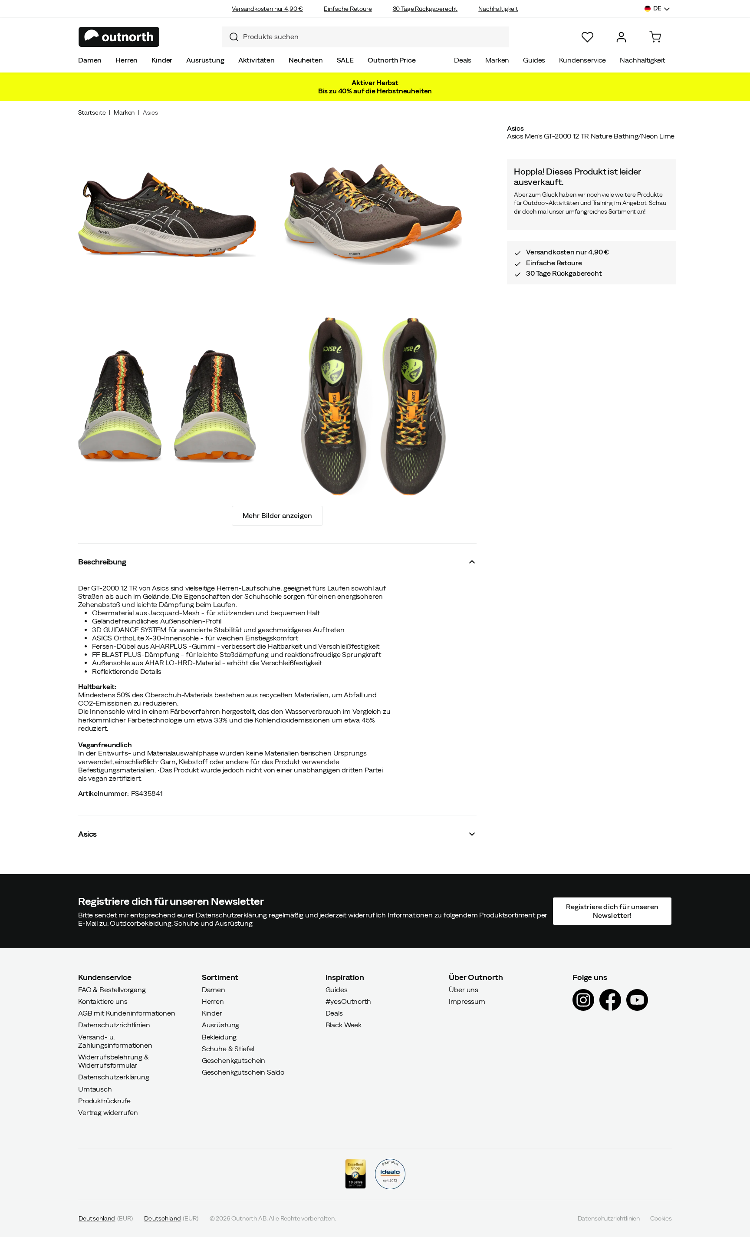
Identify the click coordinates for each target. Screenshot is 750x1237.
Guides (534, 60)
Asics (150, 112)
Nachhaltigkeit (498, 8)
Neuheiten (306, 60)
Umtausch (95, 1088)
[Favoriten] (587, 37)
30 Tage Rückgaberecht (425, 8)
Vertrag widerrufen (108, 1112)
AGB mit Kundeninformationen (126, 1013)
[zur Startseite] (119, 37)
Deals (462, 60)
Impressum (467, 1001)
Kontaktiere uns (103, 1001)
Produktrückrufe (104, 1100)
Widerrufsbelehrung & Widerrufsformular (113, 1061)
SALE (345, 60)
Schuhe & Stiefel (228, 1048)
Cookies (661, 1218)
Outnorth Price (392, 60)
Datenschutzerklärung (113, 1077)
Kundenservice (582, 60)
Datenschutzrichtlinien (114, 1025)
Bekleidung (219, 1036)
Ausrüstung (205, 60)
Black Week (344, 1025)
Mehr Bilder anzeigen (277, 515)
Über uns (463, 989)
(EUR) (106, 1218)
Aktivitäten (256, 60)
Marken (497, 60)
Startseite (91, 112)
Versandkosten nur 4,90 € (267, 8)
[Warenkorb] (655, 37)
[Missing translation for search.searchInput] (230, 37)
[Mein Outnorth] (621, 37)
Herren (126, 60)
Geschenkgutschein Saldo (243, 1072)
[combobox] (365, 36)
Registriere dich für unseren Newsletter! (612, 911)
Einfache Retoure (348, 8)
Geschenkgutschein (233, 1060)
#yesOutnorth (348, 1001)
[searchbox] (374, 36)
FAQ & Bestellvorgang (112, 989)
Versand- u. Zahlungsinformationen (115, 1040)
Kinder (161, 60)
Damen (90, 60)
